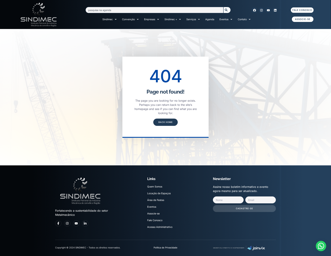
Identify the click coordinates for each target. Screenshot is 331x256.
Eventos (223, 19)
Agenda (209, 19)
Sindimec (107, 19)
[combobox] (154, 10)
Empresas (149, 19)
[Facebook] (254, 10)
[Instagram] (261, 10)
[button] (321, 246)
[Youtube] (268, 10)
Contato (242, 19)
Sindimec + (170, 19)
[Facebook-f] (58, 223)
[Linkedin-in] (85, 223)
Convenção (128, 19)
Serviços (191, 19)
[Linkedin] (275, 10)
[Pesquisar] (227, 10)
